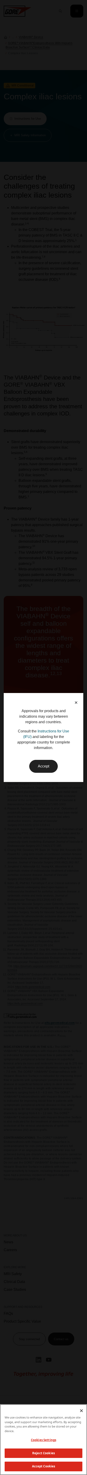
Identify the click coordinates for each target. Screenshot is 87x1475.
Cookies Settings (43, 1440)
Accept (43, 766)
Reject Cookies (43, 1453)
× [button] (76, 702)
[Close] (81, 1411)
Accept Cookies (43, 1466)
